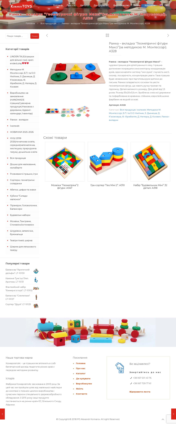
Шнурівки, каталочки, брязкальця (21, 233)
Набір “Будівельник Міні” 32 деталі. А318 (150, 186)
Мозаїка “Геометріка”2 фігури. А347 (64, 186)
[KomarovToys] (21, 7)
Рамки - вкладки (19, 119)
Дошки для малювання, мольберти (23, 166)
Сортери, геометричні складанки (22, 182)
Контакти (81, 393)
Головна (30, 23)
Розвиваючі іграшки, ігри (24, 174)
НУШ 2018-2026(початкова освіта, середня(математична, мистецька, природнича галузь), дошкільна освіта (23, 145)
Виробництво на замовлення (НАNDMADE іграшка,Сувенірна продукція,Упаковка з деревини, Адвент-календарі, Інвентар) (22, 103)
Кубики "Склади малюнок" (18, 198)
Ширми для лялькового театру (23, 248)
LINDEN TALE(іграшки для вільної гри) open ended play (22, 60)
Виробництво (84, 383)
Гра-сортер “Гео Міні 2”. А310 (107, 185)
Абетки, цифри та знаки (23, 189)
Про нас (80, 368)
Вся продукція (48, 23)
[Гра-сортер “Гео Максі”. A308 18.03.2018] (173, 414)
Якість (79, 388)
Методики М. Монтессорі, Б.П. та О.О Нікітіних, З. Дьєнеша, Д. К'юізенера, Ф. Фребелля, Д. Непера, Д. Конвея (135, 113)
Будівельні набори (20, 215)
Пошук (35, 36)
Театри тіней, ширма (21, 240)
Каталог (81, 373)
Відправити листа (140, 391)
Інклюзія (141, 109)
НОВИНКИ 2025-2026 (22, 132)
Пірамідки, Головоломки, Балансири (23, 207)
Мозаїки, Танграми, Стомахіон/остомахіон (22, 223)
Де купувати (83, 378)
